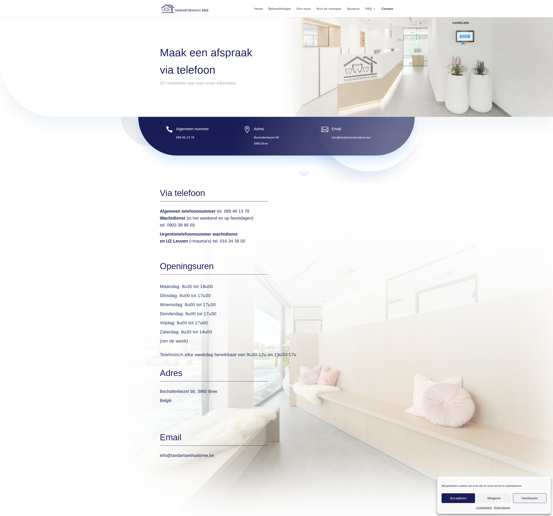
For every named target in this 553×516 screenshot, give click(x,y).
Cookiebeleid (484, 507)
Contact (387, 8)
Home (258, 8)
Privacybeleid (502, 507)
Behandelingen (280, 8)
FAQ (368, 8)
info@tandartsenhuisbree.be (187, 455)
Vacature (353, 8)
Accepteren (458, 498)
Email (336, 129)
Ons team (304, 8)
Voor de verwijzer (328, 8)
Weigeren (494, 498)
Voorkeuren (530, 498)
